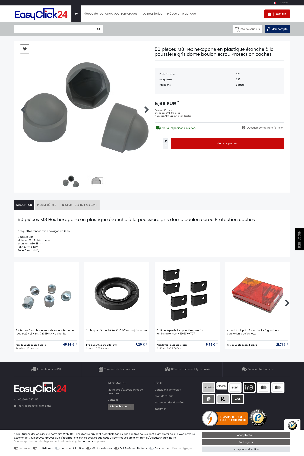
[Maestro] (263, 387)
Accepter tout (246, 435)
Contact (284, 2)
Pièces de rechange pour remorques (111, 13)
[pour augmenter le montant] (165, 140)
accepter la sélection (246, 449)
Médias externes (102, 448)
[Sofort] (223, 398)
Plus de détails (46, 205)
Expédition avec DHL (49, 369)
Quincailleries (152, 13)
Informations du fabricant (79, 205)
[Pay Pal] (208, 398)
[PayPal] (221, 385)
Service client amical (261, 369)
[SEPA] (235, 387)
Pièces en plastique (181, 13)
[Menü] (298, 421)
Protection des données (169, 402)
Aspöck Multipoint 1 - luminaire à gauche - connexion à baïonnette (253, 332)
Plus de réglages (182, 448)
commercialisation (72, 448)
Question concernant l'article (265, 127)
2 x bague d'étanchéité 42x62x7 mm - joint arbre (116, 330)
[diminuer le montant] (165, 146)
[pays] (274, 2)
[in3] (249, 387)
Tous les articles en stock (119, 369)
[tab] (24, 205)
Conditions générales (168, 389)
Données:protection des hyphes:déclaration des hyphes (48, 441)
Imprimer (160, 409)
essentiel (25, 448)
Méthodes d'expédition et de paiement (125, 391)
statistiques (45, 448)
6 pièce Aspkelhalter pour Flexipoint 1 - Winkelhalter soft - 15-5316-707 (180, 332)
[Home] (76, 13)
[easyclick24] (40, 389)
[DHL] (208, 387)
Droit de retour (164, 396)
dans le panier (227, 143)
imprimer (99, 441)
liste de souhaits (24, 48)
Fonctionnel (162, 448)
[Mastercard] (277, 387)
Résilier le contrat (120, 406)
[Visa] (237, 398)
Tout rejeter (246, 442)
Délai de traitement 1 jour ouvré (190, 369)
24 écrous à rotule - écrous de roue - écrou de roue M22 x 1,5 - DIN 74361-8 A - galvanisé (45, 332)
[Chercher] (98, 29)
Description (24, 205)
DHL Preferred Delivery (133, 448)
